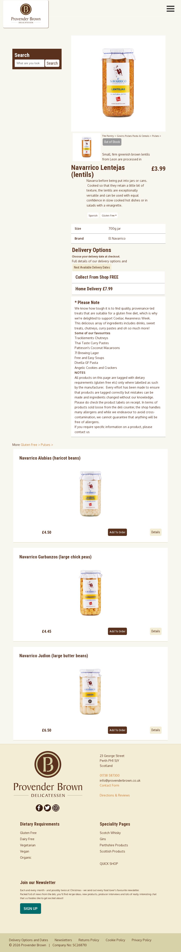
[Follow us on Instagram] (56, 807)
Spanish (93, 215)
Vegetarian (28, 845)
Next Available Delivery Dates (92, 267)
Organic (25, 857)
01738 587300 (110, 775)
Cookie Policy (115, 940)
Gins (103, 839)
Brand (79, 238)
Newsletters (63, 940)
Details (155, 532)
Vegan (24, 851)
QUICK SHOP (109, 864)
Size (78, 228)
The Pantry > (109, 135)
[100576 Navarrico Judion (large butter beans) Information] (90, 692)
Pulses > (156, 135)
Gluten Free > (31, 445)
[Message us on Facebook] (39, 807)
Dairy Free (27, 839)
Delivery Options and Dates (28, 940)
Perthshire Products (114, 845)
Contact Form (109, 785)
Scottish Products (112, 851)
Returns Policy (89, 940)
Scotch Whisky (110, 833)
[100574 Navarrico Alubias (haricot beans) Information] (90, 494)
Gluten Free (109, 215)
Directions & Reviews (115, 795)
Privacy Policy (141, 940)
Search (52, 63)
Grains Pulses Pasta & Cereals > (134, 135)
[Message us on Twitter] (47, 807)
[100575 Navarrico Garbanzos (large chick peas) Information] (90, 593)
